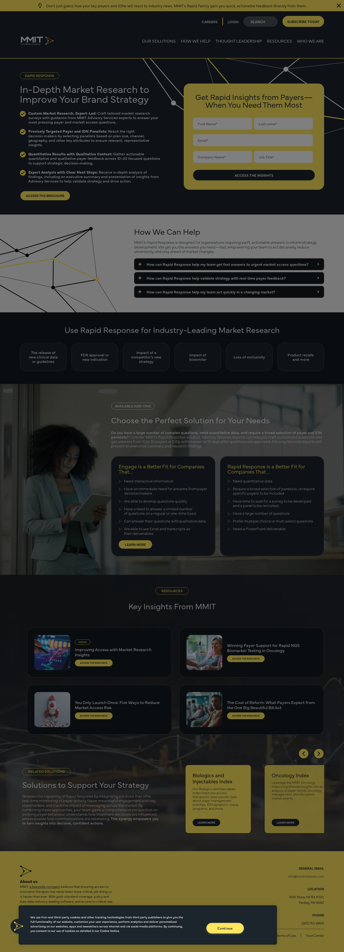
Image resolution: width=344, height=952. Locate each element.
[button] (18, 926)
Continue (225, 928)
